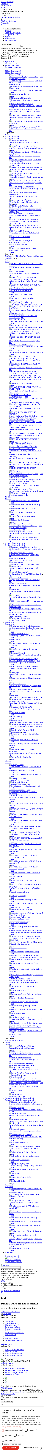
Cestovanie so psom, (16, 609)
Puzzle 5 (40, 352)
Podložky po (33, 628)
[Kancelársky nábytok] (17, 1146)
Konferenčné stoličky (31, 1148)
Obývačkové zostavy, (16, 1115)
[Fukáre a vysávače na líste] (19, 903)
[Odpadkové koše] (16, 730)
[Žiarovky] (13, 1196)
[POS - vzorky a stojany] (18, 601)
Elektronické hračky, (16, 375)
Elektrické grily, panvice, (18, 942)
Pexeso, (12, 429)
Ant (37, 233)
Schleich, (29, 368)
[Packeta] (6, 1378)
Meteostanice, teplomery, (18, 106)
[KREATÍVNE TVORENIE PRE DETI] (23, 356)
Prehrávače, (13, 86)
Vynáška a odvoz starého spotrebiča (17, 1370)
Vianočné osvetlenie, (16, 1202)
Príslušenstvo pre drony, (23, 481)
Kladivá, (12, 1059)
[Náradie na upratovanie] (18, 724)
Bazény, (12, 267)
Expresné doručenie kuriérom (15, 1368)
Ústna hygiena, (14, 478)
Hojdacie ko (33, 416)
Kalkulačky (10, 258)
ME (41, 347)
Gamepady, (21, 202)
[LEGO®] (13, 314)
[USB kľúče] (14, 244)
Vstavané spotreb (33, 100)
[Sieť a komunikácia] (17, 225)
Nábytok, (12, 580)
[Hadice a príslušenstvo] (18, 994)
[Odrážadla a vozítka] (17, 537)
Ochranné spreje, (15, 1096)
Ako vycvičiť (34, 333)
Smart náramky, (30, 183)
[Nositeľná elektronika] (17, 181)
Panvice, (38, 691)
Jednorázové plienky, (30, 549)
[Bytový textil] (14, 1164)
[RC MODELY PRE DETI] (19, 399)
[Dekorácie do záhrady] (17, 959)
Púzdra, (18, 169)
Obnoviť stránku (7, 1402)
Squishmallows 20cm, (17, 435)
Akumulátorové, (15, 767)
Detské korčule (34, 539)
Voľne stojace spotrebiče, (18, 100)
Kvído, (32, 429)
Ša (39, 585)
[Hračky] (13, 472)
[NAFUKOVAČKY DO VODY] (21, 289)
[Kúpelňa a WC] (15, 707)
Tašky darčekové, (29, 661)
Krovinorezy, (14, 774)
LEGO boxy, (14, 445)
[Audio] (12, 88)
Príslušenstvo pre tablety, (29, 169)
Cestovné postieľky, (16, 585)
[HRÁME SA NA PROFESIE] (20, 387)
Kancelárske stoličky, (16, 1148)
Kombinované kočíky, (32, 568)
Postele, (12, 1121)
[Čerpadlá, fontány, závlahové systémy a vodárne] (26, 928)
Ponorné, (27, 932)
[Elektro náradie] (15, 1052)
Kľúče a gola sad (33, 1059)
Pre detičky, (23, 560)
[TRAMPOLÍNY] (16, 298)
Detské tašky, (30, 458)
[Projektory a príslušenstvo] (19, 192)
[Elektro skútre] (15, 520)
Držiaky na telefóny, (33, 1086)
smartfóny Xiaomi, (35, 148)
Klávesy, (17, 422)
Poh (39, 686)
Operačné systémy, (16, 233)
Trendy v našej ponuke (13, 33)
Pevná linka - (33, 77)
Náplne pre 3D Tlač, (26, 156)
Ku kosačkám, (14, 1019)
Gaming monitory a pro (35, 177)
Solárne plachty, (15, 281)
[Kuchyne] (13, 1108)
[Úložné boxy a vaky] (17, 740)
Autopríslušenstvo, (15, 1069)
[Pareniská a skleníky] (17, 952)
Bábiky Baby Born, (16, 321)
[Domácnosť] (14, 476)
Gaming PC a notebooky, (18, 177)
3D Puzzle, (24, 352)
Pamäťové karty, (20, 111)
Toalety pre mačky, (16, 616)
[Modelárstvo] (14, 493)
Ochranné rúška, (15, 1075)
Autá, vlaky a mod (31, 474)
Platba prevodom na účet (13, 1353)
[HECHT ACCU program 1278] (21, 855)
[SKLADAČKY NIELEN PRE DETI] (23, 447)
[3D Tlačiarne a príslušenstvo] (20, 152)
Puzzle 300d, (32, 352)
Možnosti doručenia (7, 1363)
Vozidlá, (18, 485)
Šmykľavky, (13, 1031)
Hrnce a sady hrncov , (17, 691)
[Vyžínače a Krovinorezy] (18, 770)
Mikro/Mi (38, 90)
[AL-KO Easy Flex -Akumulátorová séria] (24, 826)
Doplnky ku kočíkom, (17, 568)
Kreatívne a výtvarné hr (31, 360)
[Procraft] (13, 876)
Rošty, (17, 1125)
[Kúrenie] (13, 1077)
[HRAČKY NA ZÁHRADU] (20, 306)
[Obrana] (13, 1094)
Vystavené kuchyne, (30, 1110)
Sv (42, 464)
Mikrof (39, 422)
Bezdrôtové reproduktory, (18, 90)
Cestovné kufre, (15, 620)
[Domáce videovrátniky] (18, 1221)
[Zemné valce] (14, 892)
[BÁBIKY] (13, 320)
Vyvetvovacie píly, (33, 774)
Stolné (36, 1202)
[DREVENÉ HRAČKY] (18, 412)
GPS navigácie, (14, 242)
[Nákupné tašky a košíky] (18, 734)
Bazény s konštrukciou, (32, 273)
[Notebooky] (14, 140)
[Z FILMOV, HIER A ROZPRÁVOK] (23, 329)
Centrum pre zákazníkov (13, 1340)
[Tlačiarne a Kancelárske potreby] (21, 160)
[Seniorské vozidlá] (16, 516)
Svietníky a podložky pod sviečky (27, 668)
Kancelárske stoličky (31, 1121)
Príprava (39, 106)
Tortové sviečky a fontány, (18, 697)
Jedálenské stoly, (15, 1137)
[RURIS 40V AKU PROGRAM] (21, 821)
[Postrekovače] (15, 990)
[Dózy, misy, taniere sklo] (18, 678)
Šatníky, (36, 1125)
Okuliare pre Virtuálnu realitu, (19, 208)
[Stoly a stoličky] (15, 1135)
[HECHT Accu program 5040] (20, 849)
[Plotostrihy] (14, 778)
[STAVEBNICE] (15, 345)
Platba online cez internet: (13, 1355)
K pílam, (23, 1019)
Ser (39, 1104)
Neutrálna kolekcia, (22, 597)
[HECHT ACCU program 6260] (21, 867)
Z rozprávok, (21, 368)
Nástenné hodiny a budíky (32, 753)
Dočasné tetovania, (16, 360)
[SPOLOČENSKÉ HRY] (18, 337)
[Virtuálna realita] (15, 206)
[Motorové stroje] (15, 1063)
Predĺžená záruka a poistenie (14, 1333)
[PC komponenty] (16, 187)
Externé (37, 111)
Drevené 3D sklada (35, 451)
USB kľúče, (30, 111)
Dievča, (12, 597)
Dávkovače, (25, 709)
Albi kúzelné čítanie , (22, 429)
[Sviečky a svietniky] (17, 666)
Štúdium (36, 142)
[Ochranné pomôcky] (17, 986)
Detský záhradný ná (33, 310)
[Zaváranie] (13, 713)
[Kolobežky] (14, 528)
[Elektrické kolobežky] (17, 505)
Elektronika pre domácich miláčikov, (21, 938)
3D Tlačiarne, (14, 156)
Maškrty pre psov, (30, 609)
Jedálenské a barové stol (29, 1137)
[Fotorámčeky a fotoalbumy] (19, 643)
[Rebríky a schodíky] (17, 1006)
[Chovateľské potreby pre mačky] (21, 612)
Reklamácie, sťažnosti (12, 1327)
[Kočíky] (13, 566)
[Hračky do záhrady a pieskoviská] (21, 1027)
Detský (12, 393)
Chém (38, 888)
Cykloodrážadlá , (15, 539)
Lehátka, (19, 1104)
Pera (37, 458)
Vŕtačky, (31, 1054)
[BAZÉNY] (14, 271)
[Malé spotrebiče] (15, 104)
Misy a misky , (27, 686)
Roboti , (22, 402)
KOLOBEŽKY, (15, 530)
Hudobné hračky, (28, 591)
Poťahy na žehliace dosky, (18, 722)
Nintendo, (13, 202)
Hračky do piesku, (33, 1031)
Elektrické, (33, 767)
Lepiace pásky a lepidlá (30, 1069)
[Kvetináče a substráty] (17, 626)
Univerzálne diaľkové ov (33, 129)
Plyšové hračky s (35, 379)
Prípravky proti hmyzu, (27, 564)
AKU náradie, (18, 1054)
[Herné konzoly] (15, 200)
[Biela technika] (15, 98)
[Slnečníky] (13, 1181)
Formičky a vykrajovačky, (18, 703)
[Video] (12, 84)
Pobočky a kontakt (7, 2)
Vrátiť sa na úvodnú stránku (10, 1312)
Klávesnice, (18, 215)
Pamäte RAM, (14, 188)
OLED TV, (30, 81)
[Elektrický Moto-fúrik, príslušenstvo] (22, 913)
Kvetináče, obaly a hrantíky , (19, 628)
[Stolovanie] (14, 684)
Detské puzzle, (14, 352)
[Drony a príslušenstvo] (17, 210)
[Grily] (12, 940)
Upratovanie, (14, 564)
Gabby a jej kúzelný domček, (19, 333)
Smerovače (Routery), (17, 227)
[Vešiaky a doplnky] (16, 1152)
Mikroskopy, (28, 375)
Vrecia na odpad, (15, 732)
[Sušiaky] (13, 716)
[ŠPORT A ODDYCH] (17, 285)
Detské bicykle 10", (16, 533)
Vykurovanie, (31, 106)
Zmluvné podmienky (8, 1394)
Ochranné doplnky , (16, 753)
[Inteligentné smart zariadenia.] (20, 121)
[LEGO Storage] (15, 443)
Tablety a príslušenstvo (35, 256)
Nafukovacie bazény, (16, 273)
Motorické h (36, 408)
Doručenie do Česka (12, 1374)
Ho (41, 1031)
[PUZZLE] (13, 350)
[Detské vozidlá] (15, 524)
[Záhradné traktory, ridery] (18, 963)
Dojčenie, (19, 549)
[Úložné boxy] (14, 1248)
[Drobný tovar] (15, 1067)
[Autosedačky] (14, 572)
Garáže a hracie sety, (16, 327)
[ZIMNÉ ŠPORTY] (16, 468)
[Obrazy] (13, 1173)
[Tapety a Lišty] (15, 1177)
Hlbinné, (21, 932)
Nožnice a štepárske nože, (18, 982)
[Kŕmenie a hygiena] (16, 547)
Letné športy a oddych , (17, 287)
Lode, (32, 402)
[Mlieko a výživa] (15, 553)
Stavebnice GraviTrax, (32, 347)
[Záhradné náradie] (16, 980)
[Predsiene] (13, 1129)
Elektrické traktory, (29, 526)
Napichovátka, (33, 697)
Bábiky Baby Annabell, (31, 321)
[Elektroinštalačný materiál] (19, 1225)
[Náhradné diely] (15, 757)
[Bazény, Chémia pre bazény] (19, 884)
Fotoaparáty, (13, 117)
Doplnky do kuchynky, (30, 391)
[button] (22, 1444)
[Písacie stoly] (14, 1142)
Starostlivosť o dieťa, (16, 491)
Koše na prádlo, (15, 709)
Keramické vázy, (26, 674)
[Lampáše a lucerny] (16, 649)
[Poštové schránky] (16, 998)
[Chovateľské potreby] (17, 936)
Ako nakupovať (10, 1335)
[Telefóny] (13, 75)
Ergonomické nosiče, (30, 585)
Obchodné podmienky (12, 1325)
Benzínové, (25, 767)
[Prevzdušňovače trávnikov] (19, 786)
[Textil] (12, 595)
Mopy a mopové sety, (22, 726)
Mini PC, (31, 173)
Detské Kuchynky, (15, 391)
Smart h (39, 183)
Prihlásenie (5, 21)
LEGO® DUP (14, 318)
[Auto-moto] (14, 1085)
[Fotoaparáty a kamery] (17, 115)
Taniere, (19, 464)
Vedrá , (12, 726)
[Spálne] (12, 1123)
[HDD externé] (15, 237)
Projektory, (13, 196)
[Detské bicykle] (15, 531)
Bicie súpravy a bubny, (29, 422)
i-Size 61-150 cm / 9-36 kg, (25, 574)
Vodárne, (33, 932)
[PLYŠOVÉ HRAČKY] (18, 377)
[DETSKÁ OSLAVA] (17, 462)
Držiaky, (25, 196)
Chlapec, (32, 597)
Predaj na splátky (11, 1352)
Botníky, (27, 1131)
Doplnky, (19, 397)
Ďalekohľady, (29, 117)
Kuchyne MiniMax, (16, 1110)
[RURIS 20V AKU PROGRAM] (21, 815)
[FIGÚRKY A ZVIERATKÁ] (20, 364)
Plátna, (19, 196)
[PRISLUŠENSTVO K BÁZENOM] (22, 277)
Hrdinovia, (13, 368)
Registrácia (4, 4)
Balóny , (30, 464)
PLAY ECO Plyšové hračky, (19, 379)
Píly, (11, 1054)
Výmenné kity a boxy (36, 188)
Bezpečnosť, (20, 580)
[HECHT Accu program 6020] (20, 844)
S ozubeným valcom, (23, 1025)
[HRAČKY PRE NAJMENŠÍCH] (21, 404)
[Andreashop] (6, 6)
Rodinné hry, (24, 341)
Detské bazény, (31, 888)
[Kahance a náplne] (16, 663)
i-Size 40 (38, 574)
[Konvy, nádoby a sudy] (18, 1009)
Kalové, (39, 932)
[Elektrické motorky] (16, 508)
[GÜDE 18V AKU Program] (19, 803)
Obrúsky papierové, (16, 661)
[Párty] (12, 695)
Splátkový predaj (11, 1323)
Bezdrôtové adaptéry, (32, 227)
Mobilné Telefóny (20, 256)
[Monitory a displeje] (17, 219)
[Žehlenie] (13, 720)
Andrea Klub (9, 1321)
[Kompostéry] (14, 923)
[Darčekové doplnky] (17, 659)
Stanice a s (34, 208)
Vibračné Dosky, (23, 1065)
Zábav (37, 429)
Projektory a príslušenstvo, (27, 86)
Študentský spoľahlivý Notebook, (21, 142)
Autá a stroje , (14, 402)
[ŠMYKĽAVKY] (16, 294)
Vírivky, (24, 485)
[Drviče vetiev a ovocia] (18, 1023)
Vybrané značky (10, 40)
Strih (36, 938)
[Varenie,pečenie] (15, 690)
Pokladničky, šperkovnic (31, 655)
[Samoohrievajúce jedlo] (18, 1189)
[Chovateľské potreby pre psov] (20, 605)
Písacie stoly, (19, 1121)
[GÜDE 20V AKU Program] (19, 809)
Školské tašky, (21, 458)
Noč (40, 1125)
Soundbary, (31, 90)
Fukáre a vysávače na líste (14, 1040)
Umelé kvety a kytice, (17, 636)
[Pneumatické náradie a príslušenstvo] (22, 1046)
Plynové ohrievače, (30, 1079)
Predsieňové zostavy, (16, 1131)
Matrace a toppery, (26, 1125)
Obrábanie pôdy (33, 982)
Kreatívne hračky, (15, 591)
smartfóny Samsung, (16, 148)
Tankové (12, 165)
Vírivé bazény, (14, 304)
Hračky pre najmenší (31, 491)
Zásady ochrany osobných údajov (12, 1427)
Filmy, (11, 111)
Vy (40, 281)
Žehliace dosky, (33, 722)
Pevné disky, (24, 188)
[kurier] (6, 1382)
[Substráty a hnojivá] (16, 630)
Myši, (11, 215)
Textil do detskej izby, (32, 580)
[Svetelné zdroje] (15, 1200)
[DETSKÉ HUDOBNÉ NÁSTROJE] (22, 418)
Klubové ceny (10, 38)
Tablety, (12, 169)
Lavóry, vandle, (34, 709)
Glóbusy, (12, 458)
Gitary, (11, 422)
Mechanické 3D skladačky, (18, 451)
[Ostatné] (13, 1034)
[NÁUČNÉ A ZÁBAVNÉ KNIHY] (22, 426)
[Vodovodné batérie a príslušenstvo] (22, 1243)
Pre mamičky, (14, 560)
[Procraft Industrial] (16, 880)
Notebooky (9, 256)
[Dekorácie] (13, 653)
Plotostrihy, (23, 774)
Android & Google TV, (17, 81)
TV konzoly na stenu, (16, 129)
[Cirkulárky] (14, 896)
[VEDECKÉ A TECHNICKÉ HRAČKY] (24, 372)
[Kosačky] (13, 765)
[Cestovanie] (14, 584)
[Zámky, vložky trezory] (18, 1231)
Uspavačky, (13, 408)
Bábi (41, 321)
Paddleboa (36, 267)
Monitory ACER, (27, 221)
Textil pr (38, 597)
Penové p (37, 591)
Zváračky (38, 1054)
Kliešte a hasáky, (21, 1059)
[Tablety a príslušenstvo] (18, 167)
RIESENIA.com (6, 1388)
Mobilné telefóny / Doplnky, (19, 77)
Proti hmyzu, (29, 1194)
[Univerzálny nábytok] (17, 1156)
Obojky (39, 609)
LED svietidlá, (29, 1202)
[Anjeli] (12, 639)
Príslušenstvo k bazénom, (24, 267)
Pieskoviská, (22, 1031)
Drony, (12, 212)
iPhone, (26, 148)
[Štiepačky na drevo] (16, 900)
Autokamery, (13, 1086)
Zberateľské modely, (16, 495)
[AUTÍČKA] (14, 325)
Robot (39, 767)
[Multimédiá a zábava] (17, 109)
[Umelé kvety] (14, 634)
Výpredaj (8, 31)
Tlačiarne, (37, 163)
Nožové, (12, 1025)
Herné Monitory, (15, 221)
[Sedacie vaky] (15, 1160)
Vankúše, (12, 1165)
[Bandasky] (13, 1013)
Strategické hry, (14, 341)
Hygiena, (12, 549)
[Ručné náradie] (15, 1058)
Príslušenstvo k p (34, 196)
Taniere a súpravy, (15, 686)
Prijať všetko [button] (11, 1448)
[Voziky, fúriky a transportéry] (20, 969)
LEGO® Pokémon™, (17, 316)
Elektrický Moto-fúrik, (17, 917)
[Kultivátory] (14, 782)
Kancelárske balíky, (29, 233)
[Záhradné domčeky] (17, 1002)
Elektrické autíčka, (15, 526)
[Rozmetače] (14, 948)
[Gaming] (13, 175)
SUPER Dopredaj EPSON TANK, (21, 163)
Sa (37, 86)
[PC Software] (14, 231)
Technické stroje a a (30, 327)
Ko (39, 1115)
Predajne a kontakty (11, 1338)
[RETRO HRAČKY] (17, 439)
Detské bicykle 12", (30, 533)
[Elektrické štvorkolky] (17, 501)
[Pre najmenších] (15, 489)
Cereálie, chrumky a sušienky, (19, 555)
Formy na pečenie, (33, 703)
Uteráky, (32, 1165)
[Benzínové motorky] (17, 512)
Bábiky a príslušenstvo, (17, 474)
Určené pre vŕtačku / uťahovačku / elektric (23, 1083)
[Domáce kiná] (15, 94)
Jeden (40, 549)
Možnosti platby (6, 1344)
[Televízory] (14, 79)
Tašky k (38, 215)
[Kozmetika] (14, 558)
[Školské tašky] (15, 618)
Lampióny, (37, 464)
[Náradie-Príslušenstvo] (17, 1081)
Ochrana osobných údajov (14, 1331)
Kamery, (21, 117)
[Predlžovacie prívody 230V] (19, 1206)
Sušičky (8, 135)
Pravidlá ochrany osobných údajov (14, 1392)
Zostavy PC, (24, 173)
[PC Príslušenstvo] (16, 214)
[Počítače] (13, 171)
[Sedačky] (13, 1139)
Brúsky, (25, 1054)
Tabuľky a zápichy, (16, 655)
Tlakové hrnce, (30, 691)
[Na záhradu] (14, 483)
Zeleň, (27, 636)
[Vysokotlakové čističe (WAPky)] (21, 975)
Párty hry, (32, 341)
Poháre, (24, 464)
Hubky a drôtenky (36, 726)
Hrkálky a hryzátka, (25, 408)
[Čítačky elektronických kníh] (20, 248)
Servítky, (12, 464)
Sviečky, (12, 668)
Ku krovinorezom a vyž (34, 1019)
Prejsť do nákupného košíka (10, 17)
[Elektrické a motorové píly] (19, 792)
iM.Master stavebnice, (17, 347)
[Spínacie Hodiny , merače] (19, 1212)
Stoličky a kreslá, (32, 1104)
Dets (38, 341)
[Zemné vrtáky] (15, 944)
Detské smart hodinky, (17, 183)
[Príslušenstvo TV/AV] (17, 127)
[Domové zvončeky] (16, 1218)
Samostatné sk (35, 1131)
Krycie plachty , (26, 281)
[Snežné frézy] (14, 919)
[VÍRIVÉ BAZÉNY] (17, 302)
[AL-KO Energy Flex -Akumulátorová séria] (24, 832)
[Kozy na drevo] (15, 909)
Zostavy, (12, 1104)
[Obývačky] (14, 1113)
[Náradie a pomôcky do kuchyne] (21, 699)
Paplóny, (38, 1165)
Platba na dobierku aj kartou (14, 1350)
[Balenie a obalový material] (19, 743)
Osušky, (26, 1165)
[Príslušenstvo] (14, 1017)
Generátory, (13, 1065)
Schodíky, (35, 281)
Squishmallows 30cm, (32, 435)
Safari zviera (37, 368)
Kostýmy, (12, 397)
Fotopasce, (38, 117)
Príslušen (36, 156)
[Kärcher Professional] (17, 873)
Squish (11, 437)
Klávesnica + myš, (28, 215)
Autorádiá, (22, 1086)
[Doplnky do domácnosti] (18, 749)
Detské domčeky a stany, (18, 310)
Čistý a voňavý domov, (17, 1194)
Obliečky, (19, 1165)
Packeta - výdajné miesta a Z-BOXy (17, 1372)
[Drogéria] (13, 562)
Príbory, (35, 686)
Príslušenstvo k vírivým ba (29, 304)
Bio (37, 555)
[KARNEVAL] (15, 395)
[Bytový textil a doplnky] (18, 1235)
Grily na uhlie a (32, 942)
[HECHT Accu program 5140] (20, 861)
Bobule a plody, (34, 636)
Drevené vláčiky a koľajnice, (19, 416)
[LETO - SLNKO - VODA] (19, 264)
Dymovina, (13, 1079)
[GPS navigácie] (15, 241)
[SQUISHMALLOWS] (18, 433)
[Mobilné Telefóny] (16, 146)
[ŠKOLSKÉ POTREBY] (18, 454)
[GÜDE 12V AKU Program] (19, 797)
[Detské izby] (14, 1119)
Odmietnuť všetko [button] (31, 1448)
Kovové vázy (36, 674)
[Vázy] (12, 672)
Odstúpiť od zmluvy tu (13, 1329)
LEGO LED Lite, (25, 445)
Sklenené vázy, (14, 674)
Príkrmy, (33, 555)
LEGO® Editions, (31, 316)
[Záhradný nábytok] (16, 1102)
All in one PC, (14, 173)
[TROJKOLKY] (15, 383)
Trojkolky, (25, 539)
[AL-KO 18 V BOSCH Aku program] (22, 838)
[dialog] (22, 1429)
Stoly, (24, 1104)
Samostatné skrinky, (31, 1115)
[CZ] (6, 1380)
